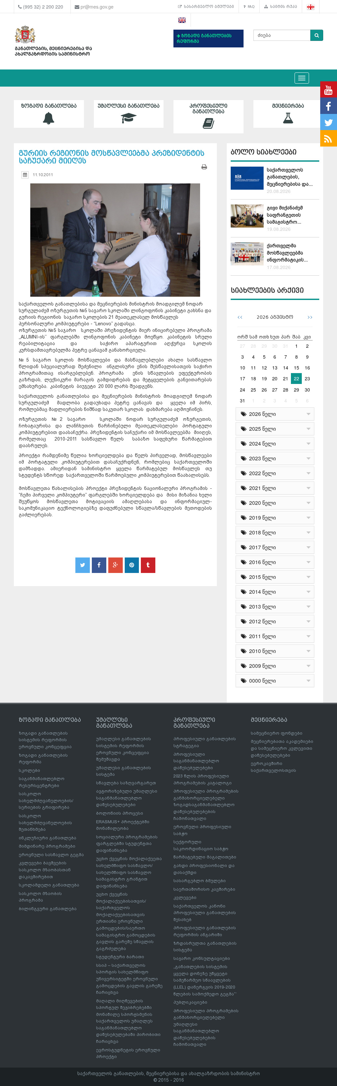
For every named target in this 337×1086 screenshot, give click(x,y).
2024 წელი (261, 443)
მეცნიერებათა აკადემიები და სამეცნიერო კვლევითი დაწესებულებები (282, 748)
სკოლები (29, 770)
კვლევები (184, 897)
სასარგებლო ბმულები (208, 6)
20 (274, 378)
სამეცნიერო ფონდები (276, 733)
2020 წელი (261, 502)
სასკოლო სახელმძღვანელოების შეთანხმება (45, 822)
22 (296, 378)
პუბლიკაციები (190, 1002)
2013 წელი (261, 606)
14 (285, 367)
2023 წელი (261, 458)
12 (264, 367)
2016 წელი (261, 562)
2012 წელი (261, 621)
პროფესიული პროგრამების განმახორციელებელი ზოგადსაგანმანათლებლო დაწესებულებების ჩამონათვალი (206, 805)
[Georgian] (311, 7)
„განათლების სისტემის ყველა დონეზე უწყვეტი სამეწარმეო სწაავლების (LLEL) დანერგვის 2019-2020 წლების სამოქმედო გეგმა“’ (205, 980)
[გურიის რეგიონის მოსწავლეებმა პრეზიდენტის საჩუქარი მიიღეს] (115, 234)
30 (274, 345)
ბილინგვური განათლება (48, 908)
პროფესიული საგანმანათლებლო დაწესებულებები (196, 761)
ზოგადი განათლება (49, 106)
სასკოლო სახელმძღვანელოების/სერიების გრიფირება (46, 800)
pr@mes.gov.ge (97, 6)
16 (307, 367)
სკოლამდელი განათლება (49, 884)
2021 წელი (261, 488)
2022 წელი (261, 473)
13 (274, 367)
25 (253, 389)
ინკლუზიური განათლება (47, 837)
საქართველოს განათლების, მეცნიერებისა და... (290, 177)
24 (242, 389)
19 (264, 378)
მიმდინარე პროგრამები (47, 846)
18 (253, 378)
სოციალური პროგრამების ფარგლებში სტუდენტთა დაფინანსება (127, 843)
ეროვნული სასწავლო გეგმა (51, 854)
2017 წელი (261, 547)
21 (285, 378)
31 (285, 345)
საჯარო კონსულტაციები (201, 958)
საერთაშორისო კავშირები (204, 889)
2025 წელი (261, 428)
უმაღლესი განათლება (129, 106)
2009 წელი (261, 665)
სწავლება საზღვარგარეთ (126, 782)
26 (264, 389)
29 (264, 345)
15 (296, 367)
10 (242, 367)
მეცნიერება (288, 106)
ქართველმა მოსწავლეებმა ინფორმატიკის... (287, 253)
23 (307, 378)
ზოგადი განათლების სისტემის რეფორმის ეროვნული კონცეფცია (45, 740)
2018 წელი (261, 532)
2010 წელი (261, 651)
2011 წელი (261, 636)
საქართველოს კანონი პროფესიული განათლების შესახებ (204, 913)
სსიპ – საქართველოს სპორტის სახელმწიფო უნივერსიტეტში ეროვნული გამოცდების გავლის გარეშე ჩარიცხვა (129, 979)
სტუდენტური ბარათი (120, 956)
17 (242, 378)
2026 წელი (261, 414)
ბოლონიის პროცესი (119, 813)
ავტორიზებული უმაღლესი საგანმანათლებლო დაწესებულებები (126, 798)
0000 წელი (261, 680)
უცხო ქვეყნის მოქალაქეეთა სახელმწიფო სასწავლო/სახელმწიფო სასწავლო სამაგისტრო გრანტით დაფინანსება (129, 872)
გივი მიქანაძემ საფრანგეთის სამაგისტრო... (285, 215)
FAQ (250, 6)
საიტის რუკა (282, 6)
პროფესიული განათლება (208, 109)
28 (253, 345)
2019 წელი (261, 517)
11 (253, 367)
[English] (182, 20)
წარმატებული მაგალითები (204, 857)
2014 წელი (261, 591)
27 (242, 345)
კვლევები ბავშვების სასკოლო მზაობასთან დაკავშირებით (45, 869)
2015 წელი (261, 577)
